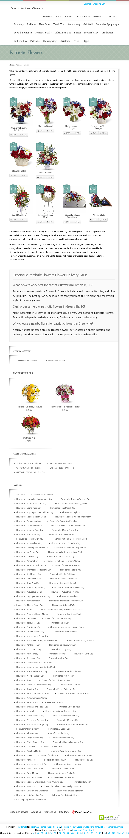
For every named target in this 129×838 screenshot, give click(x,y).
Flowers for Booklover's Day (28, 574)
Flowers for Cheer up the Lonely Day (32, 548)
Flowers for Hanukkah (81, 782)
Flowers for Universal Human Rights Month (62, 786)
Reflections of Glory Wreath (45, 216)
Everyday (19, 24)
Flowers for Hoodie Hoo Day (61, 534)
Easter (77, 32)
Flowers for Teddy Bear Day (28, 623)
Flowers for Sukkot (24, 680)
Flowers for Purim (24, 610)
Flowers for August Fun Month (29, 592)
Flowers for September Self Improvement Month (37, 640)
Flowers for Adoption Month (28, 751)
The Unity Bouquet (45, 126)
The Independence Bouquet (72, 127)
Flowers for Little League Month (80, 640)
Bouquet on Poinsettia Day (62, 777)
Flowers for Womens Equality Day (30, 587)
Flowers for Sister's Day (70, 570)
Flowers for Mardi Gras (69, 596)
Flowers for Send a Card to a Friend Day (68, 526)
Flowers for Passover (56, 654)
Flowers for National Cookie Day (62, 773)
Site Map (64, 812)
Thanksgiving (49, 41)
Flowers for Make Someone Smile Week (65, 552)
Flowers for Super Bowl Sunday (63, 521)
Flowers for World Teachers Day (30, 676)
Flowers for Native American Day (56, 680)
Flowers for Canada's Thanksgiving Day (33, 685)
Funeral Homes (83, 16)
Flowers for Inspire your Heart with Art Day (34, 512)
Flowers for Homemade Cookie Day (31, 671)
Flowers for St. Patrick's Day (64, 605)
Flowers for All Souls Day (27, 733)
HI (77, 833)
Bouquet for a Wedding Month (70, 791)
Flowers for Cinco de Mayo (68, 707)
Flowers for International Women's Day (66, 601)
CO (55, 833)
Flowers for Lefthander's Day (28, 579)
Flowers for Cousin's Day (27, 557)
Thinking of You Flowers (26, 361)
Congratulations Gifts (55, 361)
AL (34, 833)
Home (11, 64)
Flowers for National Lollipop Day (71, 548)
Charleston (87, 830)
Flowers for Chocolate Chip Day (30, 716)
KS (96, 833)
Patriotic (34, 41)
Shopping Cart (99, 4)
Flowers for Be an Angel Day (28, 583)
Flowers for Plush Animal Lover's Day (32, 693)
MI (123, 833)
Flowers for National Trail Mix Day (69, 587)
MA (118, 833)
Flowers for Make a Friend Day (65, 530)
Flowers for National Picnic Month (31, 565)
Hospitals (69, 16)
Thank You (58, 24)
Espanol (87, 4)
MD (113, 833)
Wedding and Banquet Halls (95, 827)
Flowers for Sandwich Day (58, 733)
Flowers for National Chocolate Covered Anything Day (39, 782)
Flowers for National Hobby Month (31, 517)
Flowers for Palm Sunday (27, 654)
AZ (42, 833)
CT (60, 833)
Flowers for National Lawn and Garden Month (36, 667)
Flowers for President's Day (28, 534)
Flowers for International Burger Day (32, 724)
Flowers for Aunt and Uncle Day (60, 557)
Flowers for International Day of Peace (67, 627)
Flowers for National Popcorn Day (31, 503)
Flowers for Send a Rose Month (29, 769)
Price (77, 41)
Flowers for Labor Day (26, 618)
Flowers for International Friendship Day (33, 570)
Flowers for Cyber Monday (27, 773)
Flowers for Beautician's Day (68, 764)
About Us (36, 812)
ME (109, 833)
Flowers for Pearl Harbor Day (29, 777)
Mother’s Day (91, 32)
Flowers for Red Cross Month (69, 614)
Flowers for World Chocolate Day (65, 543)
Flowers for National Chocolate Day (73, 693)
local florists (21, 827)
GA (72, 833)
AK (38, 833)
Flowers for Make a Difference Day (61, 689)
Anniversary (73, 24)
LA (105, 833)
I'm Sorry (20, 495)
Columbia (76, 830)
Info (24, 135)
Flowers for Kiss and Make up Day (64, 583)
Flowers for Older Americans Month (72, 724)
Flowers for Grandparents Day (58, 618)
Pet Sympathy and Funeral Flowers (31, 800)
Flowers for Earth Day (83, 654)
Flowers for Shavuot (49, 755)
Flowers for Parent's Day (27, 561)
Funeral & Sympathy (107, 24)
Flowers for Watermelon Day (67, 565)
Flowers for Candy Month (63, 769)
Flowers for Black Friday (54, 747)
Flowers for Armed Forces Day (66, 716)
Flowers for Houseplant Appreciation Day (34, 499)
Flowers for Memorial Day (68, 720)
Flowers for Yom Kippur (63, 676)
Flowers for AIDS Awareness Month (31, 698)
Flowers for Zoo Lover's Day (28, 649)
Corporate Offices (115, 827)
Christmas (65, 41)
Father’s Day (20, 41)
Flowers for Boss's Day (70, 685)
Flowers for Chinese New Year (29, 526)
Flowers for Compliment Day (28, 508)
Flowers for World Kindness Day (30, 742)
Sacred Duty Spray (19, 214)
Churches (111, 16)
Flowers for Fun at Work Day (62, 508)
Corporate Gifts (43, 32)
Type (87, 41)
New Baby (44, 24)
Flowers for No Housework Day (62, 645)
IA (92, 833)
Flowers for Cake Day (25, 747)
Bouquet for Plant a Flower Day (29, 605)
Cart (15, 135)
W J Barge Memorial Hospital (28, 468)
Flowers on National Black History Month (69, 539)
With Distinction (45, 172)
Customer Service (18, 812)
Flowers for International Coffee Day (32, 636)
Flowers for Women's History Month (32, 614)
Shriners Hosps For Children (28, 463)
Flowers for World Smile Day (68, 671)
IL (84, 833)
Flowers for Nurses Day (26, 711)
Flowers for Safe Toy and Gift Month (32, 791)
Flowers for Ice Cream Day (27, 552)
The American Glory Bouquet (98, 127)
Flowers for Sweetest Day (27, 689)
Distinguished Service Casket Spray (72, 216)
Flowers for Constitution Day (28, 627)
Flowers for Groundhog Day (28, 521)
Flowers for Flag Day (84, 760)
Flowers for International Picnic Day (31, 764)
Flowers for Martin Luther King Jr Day (71, 503)
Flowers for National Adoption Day (68, 742)
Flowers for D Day (24, 755)
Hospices (65, 827)
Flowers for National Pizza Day (29, 530)
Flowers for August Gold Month (65, 592)
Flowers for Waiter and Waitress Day (32, 720)
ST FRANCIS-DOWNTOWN (61, 463)
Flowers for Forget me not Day (29, 738)
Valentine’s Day (63, 32)
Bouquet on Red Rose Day (55, 760)
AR (46, 833)
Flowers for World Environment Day (65, 751)
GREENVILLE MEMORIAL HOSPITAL (30, 472)
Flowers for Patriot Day (59, 623)
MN (127, 833)
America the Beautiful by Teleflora (19, 128)
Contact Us (50, 812)
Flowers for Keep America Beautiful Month (34, 663)
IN (88, 833)
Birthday (31, 24)
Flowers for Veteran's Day (63, 738)
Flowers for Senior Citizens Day (63, 579)
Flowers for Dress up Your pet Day (75, 499)
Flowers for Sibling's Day (60, 649)
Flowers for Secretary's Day (28, 658)
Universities (98, 16)
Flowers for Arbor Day (58, 658)
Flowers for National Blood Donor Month (73, 517)
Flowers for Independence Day (29, 543)
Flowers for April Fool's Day (28, 645)
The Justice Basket (18, 170)
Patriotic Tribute (98, 214)
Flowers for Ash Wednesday (28, 601)
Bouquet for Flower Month (27, 729)
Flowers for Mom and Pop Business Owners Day (61, 610)
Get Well (88, 24)
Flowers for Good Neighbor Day (30, 632)
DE (64, 833)
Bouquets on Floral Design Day (29, 539)
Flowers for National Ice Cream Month (63, 561)
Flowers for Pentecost (25, 760)
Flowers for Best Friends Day (79, 755)
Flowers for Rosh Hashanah (65, 632)
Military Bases (76, 827)
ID (81, 833)
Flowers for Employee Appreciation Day (33, 596)
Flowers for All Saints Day (59, 729)
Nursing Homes (53, 827)
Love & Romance (23, 32)
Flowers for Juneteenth (43, 495)
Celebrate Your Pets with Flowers (66, 795)
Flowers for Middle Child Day (62, 574)
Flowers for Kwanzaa (25, 786)
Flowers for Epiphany (71, 512)
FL (68, 833)
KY (100, 833)
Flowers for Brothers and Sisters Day (32, 707)
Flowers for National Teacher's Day (60, 711)
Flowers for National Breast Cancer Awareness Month (39, 702)
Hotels (59, 16)
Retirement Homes (38, 827)
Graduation (107, 32)
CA (50, 833)
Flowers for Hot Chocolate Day (29, 795)
